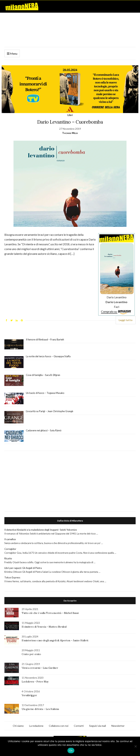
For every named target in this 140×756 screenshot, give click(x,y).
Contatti (79, 725)
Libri (70, 115)
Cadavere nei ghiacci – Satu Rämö (44, 430)
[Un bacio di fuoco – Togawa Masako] (14, 398)
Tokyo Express (12, 577)
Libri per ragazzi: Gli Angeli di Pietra (23, 567)
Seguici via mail (97, 725)
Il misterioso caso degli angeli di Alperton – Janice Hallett (55, 640)
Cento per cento (31, 654)
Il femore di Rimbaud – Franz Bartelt (45, 339)
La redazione (36, 725)
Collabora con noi (58, 725)
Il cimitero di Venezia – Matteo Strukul (44, 626)
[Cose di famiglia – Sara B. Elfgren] (14, 380)
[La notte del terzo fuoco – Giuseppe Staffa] (14, 362)
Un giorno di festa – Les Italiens (40, 709)
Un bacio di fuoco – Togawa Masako (45, 392)
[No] (135, 746)
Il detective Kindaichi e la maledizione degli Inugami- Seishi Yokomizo (41, 529)
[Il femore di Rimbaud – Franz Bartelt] (14, 344)
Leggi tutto (126, 320)
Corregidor (10, 548)
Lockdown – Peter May (35, 681)
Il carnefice (10, 539)
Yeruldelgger (29, 695)
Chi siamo (18, 725)
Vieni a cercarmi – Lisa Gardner (40, 667)
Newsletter (118, 725)
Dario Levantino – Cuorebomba (70, 122)
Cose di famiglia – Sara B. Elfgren (43, 375)
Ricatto (8, 558)
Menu (13, 53)
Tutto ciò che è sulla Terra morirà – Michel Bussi (50, 613)
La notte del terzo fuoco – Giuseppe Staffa (48, 356)
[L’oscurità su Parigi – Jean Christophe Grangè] (14, 417)
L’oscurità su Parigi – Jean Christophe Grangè (49, 411)
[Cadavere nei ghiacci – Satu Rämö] (14, 436)
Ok (71, 750)
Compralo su (109, 311)
